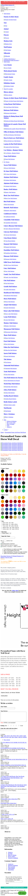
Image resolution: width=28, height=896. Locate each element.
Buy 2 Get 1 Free (11, 422)
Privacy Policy (11, 856)
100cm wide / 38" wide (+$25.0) (11, 527)
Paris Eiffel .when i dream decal (8, 803)
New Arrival (7, 739)
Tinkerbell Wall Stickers (11, 365)
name (5, 735)
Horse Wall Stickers (10, 298)
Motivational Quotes (10, 71)
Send (7, 883)
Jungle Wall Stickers (10, 304)
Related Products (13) (18, 556)
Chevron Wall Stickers (11, 232)
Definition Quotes (9, 83)
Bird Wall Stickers (9, 201)
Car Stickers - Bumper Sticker (13, 150)
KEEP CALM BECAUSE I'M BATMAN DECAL (13, 765)
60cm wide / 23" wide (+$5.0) (10, 524)
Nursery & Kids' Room (11, 16)
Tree (5, 23)
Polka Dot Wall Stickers (11, 347)
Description (3, 556)
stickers (25, 737)
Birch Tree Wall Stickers (11, 195)
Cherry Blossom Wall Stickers (13, 226)
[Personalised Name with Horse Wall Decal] (12, 443)
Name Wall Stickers (10, 156)
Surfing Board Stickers (11, 396)
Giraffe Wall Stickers (10, 286)
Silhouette (7, 53)
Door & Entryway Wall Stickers (14, 138)
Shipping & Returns (13, 865)
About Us (9, 427)
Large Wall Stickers (10, 317)
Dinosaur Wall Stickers (11, 256)
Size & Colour (8, 557)
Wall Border (8, 408)
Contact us (10, 864)
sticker (2, 737)
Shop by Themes (12, 855)
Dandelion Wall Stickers (11, 250)
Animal (6, 29)
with (11, 735)
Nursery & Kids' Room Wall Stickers (15, 98)
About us (10, 852)
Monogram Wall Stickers (12, 329)
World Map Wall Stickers (12, 383)
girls (13, 737)
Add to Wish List (5, 545)
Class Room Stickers (10, 238)
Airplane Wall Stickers (11, 177)
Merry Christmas (9, 414)
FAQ (8, 425)
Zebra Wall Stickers (10, 390)
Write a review (17, 546)
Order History (11, 868)
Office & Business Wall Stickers (14, 132)
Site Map (10, 853)
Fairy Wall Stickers (10, 268)
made (24, 735)
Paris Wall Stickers (10, 341)
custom (21, 735)
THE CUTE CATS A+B (7, 818)
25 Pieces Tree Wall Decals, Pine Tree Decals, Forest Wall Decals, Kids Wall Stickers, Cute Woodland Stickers (14, 786)
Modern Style (8, 41)
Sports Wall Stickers (10, 353)
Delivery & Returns (11, 421)
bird (18, 735)
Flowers (6, 35)
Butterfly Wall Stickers (11, 207)
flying (14, 735)
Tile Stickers (8, 359)
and (10, 737)
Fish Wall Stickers (9, 280)
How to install (11, 867)
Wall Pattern (8, 47)
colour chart (15, 590)
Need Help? (11, 869)
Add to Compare (13, 545)
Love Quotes (8, 65)
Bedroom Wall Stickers (11, 110)
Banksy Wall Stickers (10, 189)
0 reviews (9, 546)
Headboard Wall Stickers (12, 292)
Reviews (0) (10, 556)
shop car (20, 737)
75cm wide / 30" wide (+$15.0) (10, 526)
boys (7, 737)
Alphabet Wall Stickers (11, 183)
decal (8, 735)
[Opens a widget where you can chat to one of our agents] (22, 893)
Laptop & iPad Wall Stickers (13, 144)
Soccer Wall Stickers (10, 165)
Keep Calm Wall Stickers (12, 311)
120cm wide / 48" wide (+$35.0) (11, 529)
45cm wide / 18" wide (8, 522)
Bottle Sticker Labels (10, 402)
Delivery (3, 557)
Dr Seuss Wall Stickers (11, 171)
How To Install (10, 424)
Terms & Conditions (13, 858)
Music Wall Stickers (10, 335)
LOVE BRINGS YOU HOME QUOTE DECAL (13, 748)
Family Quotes (8, 77)
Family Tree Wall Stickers (12, 274)
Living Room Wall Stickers (12, 104)
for (5, 737)
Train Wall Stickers (10, 371)
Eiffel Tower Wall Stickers (12, 262)
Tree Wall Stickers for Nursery (13, 377)
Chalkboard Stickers (10, 213)
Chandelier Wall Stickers (12, 219)
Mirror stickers (8, 92)
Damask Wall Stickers (11, 244)
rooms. (16, 737)
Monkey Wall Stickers (11, 323)
